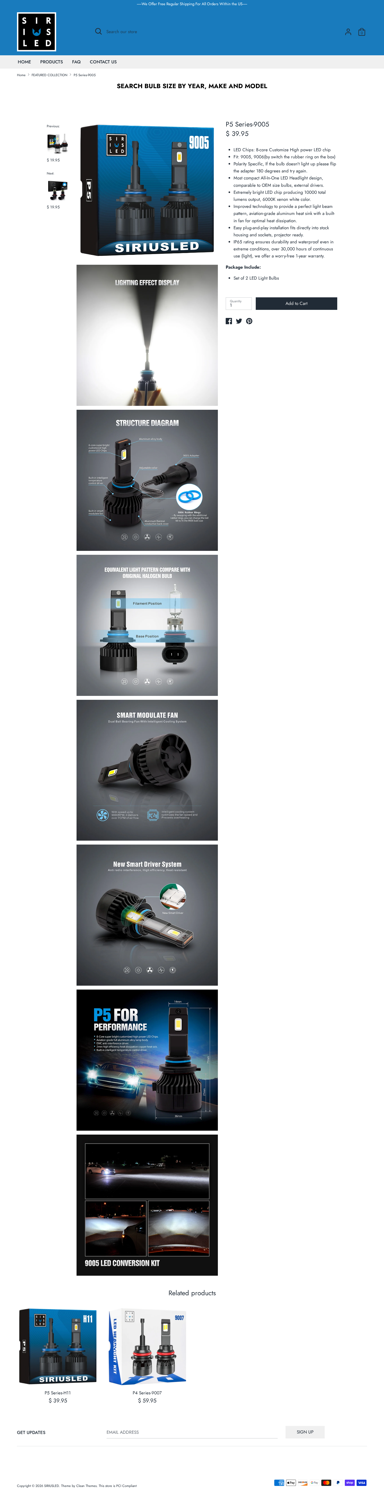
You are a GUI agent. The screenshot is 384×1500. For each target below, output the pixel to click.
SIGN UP (305, 1432)
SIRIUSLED (51, 1485)
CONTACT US (103, 62)
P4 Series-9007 (147, 1393)
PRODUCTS (51, 62)
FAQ (76, 62)
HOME (24, 62)
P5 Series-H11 (58, 1393)
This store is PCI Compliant (118, 1485)
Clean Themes (86, 1485)
